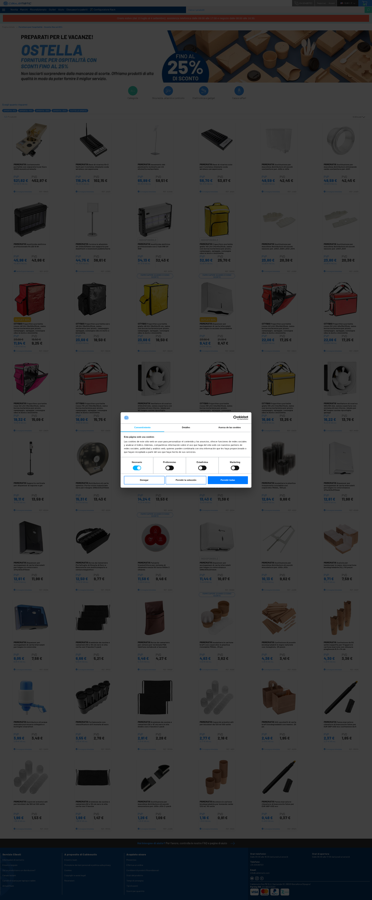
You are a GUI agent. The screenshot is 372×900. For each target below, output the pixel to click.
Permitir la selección (186, 480)
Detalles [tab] (186, 427)
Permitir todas (228, 480)
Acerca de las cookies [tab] (229, 427)
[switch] (170, 468)
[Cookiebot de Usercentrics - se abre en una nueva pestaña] (235, 418)
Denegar (144, 480)
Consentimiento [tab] (142, 427)
